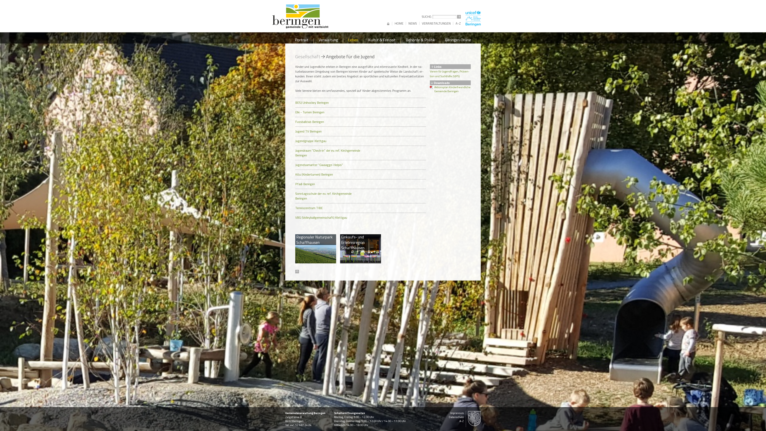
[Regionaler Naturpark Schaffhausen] (315, 262)
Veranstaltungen (436, 23)
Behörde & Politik (420, 40)
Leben (353, 40)
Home (399, 23)
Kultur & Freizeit (382, 40)
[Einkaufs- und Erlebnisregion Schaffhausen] (360, 262)
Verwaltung (328, 40)
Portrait (301, 40)
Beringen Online (458, 40)
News (412, 23)
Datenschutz (456, 417)
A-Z (458, 23)
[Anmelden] (388, 24)
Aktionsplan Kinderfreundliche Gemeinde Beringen (452, 89)
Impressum (457, 413)
